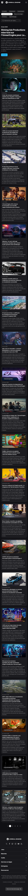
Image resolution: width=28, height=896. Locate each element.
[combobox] (11, 20)
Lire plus (4, 54)
